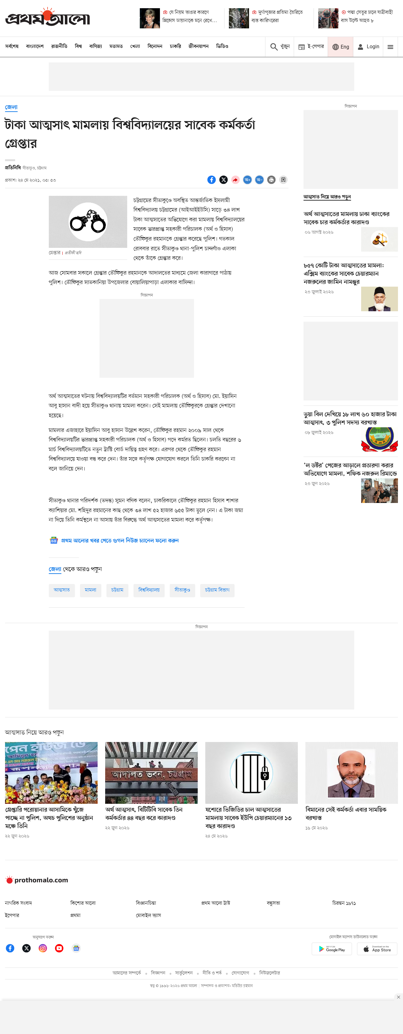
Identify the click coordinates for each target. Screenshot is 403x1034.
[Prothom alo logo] (36, 882)
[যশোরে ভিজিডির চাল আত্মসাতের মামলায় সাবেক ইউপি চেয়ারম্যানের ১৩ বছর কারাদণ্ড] (251, 773)
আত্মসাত (62, 590)
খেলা (135, 47)
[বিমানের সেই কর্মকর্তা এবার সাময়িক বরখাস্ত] (351, 773)
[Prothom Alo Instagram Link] (46, 949)
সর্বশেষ (12, 47)
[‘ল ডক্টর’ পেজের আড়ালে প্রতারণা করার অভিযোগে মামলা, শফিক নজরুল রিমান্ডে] (379, 490)
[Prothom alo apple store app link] (377, 950)
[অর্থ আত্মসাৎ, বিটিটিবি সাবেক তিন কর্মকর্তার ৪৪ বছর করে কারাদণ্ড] (151, 773)
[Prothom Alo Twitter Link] (29, 949)
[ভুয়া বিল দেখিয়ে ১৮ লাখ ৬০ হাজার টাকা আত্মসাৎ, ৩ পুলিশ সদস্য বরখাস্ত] (379, 439)
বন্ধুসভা (273, 903)
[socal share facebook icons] (213, 183)
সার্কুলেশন (184, 973)
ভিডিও (222, 47)
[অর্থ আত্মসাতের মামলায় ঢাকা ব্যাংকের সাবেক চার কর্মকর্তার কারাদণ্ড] (379, 239)
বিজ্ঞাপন (158, 973)
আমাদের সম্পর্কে (127, 973)
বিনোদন (155, 47)
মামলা (90, 590)
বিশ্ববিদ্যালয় (149, 590)
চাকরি (175, 47)
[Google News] (76, 949)
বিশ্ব (78, 47)
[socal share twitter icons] (224, 183)
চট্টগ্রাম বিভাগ (217, 590)
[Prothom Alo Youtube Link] (62, 949)
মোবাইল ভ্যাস (148, 915)
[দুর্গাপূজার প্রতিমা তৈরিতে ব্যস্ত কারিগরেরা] (239, 18)
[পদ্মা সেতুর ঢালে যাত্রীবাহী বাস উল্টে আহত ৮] (328, 18)
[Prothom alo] (47, 18)
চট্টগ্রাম (117, 590)
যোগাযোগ (240, 973)
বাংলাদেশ (35, 47)
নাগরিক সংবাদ (18, 903)
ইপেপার (12, 915)
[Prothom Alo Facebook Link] (13, 949)
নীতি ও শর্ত (212, 973)
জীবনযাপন (199, 47)
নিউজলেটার (269, 973)
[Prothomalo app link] (332, 950)
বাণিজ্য (95, 47)
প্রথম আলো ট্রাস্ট (216, 903)
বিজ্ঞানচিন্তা (146, 903)
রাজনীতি (59, 47)
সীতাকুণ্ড (182, 590)
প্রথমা (76, 915)
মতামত (116, 47)
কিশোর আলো (83, 903)
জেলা (11, 107)
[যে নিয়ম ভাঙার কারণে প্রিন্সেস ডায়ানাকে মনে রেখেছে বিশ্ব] (150, 18)
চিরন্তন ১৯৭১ (344, 903)
